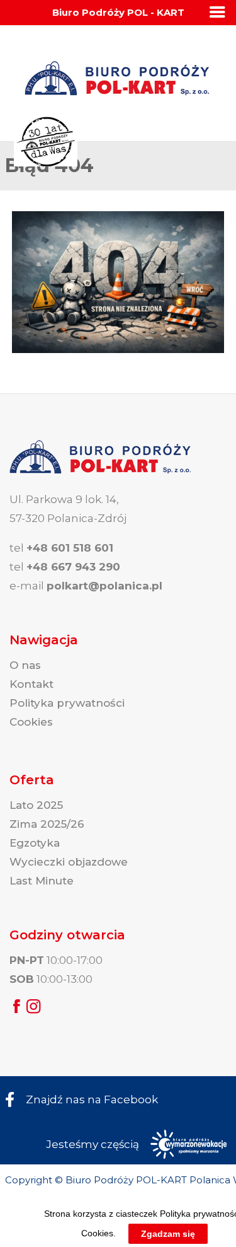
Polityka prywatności (67, 703)
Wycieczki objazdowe (68, 862)
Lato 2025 (36, 805)
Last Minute (41, 880)
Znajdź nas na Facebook (92, 1099)
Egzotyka (34, 843)
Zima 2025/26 (46, 824)
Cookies (31, 722)
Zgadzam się (168, 1234)
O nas (25, 665)
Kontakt (31, 684)
